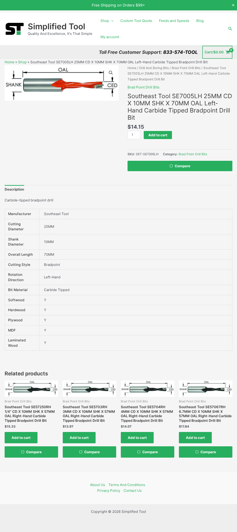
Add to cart (157, 135)
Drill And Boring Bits (154, 68)
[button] (111, 21)
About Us (97, 485)
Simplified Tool (56, 26)
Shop (104, 20)
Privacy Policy (108, 490)
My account (109, 37)
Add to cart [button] (21, 437)
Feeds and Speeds (174, 20)
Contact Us (133, 490)
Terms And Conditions (127, 485)
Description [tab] (14, 189)
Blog (200, 20)
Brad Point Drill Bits (186, 68)
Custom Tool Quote (136, 20)
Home (9, 62)
